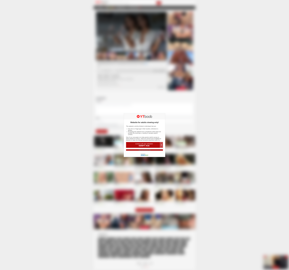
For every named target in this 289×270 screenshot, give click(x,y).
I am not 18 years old (144, 150)
